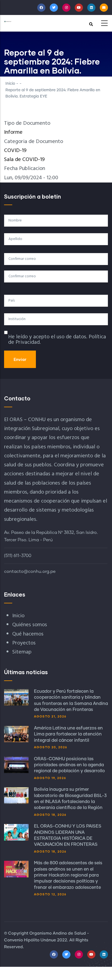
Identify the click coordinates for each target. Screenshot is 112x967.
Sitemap (22, 652)
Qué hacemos (27, 634)
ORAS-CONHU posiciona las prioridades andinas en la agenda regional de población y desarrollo (69, 765)
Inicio (10, 84)
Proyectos (24, 643)
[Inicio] (7, 21)
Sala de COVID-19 (24, 159)
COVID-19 (15, 150)
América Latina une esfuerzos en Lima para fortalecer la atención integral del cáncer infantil (68, 734)
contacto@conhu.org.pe (29, 571)
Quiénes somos (29, 625)
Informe (13, 132)
